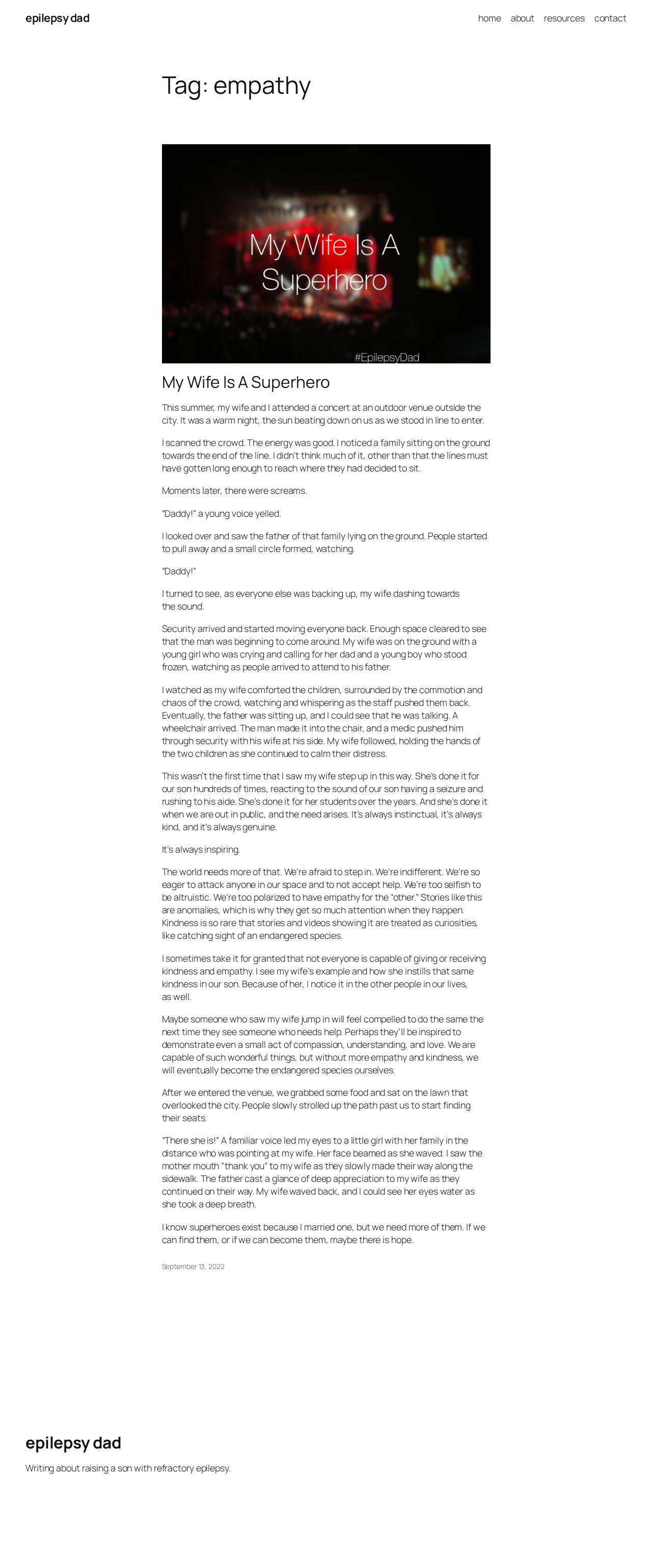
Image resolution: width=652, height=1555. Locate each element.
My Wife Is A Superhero (246, 382)
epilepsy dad (57, 17)
